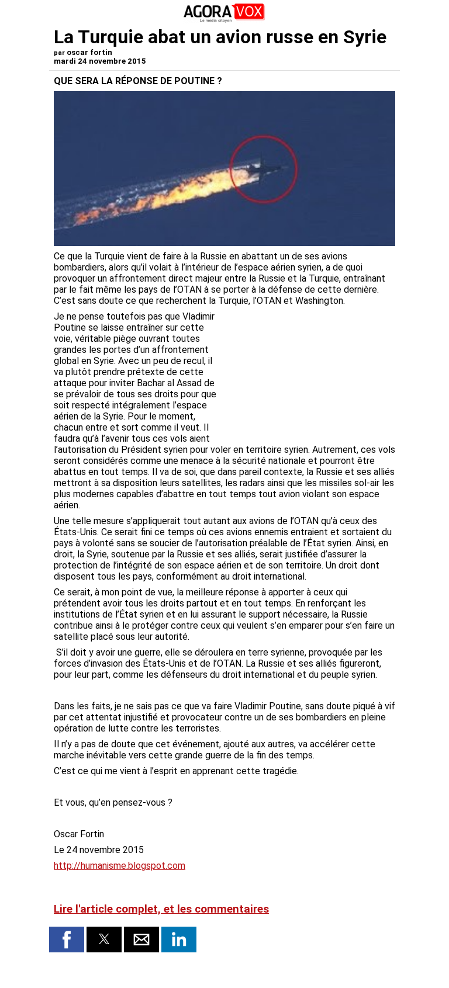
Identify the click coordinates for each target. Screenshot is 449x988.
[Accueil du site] (224, 20)
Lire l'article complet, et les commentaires (161, 909)
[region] (307, 372)
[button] (66, 939)
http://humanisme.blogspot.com (119, 865)
